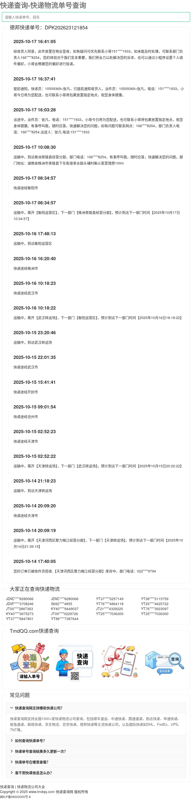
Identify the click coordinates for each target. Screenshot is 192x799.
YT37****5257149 (110, 598)
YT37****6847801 (20, 618)
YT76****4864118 (110, 603)
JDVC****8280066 (20, 598)
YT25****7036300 (110, 613)
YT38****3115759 (154, 598)
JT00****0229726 (64, 613)
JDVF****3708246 (20, 603)
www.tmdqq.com (42, 791)
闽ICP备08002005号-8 (15, 797)
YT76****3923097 (154, 608)
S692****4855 (61, 603)
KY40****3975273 (20, 613)
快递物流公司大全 (31, 786)
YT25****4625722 (154, 603)
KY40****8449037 (64, 608)
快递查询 (7, 786)
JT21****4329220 (109, 608)
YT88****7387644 (64, 618)
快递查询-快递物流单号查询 (43, 5)
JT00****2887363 (19, 608)
